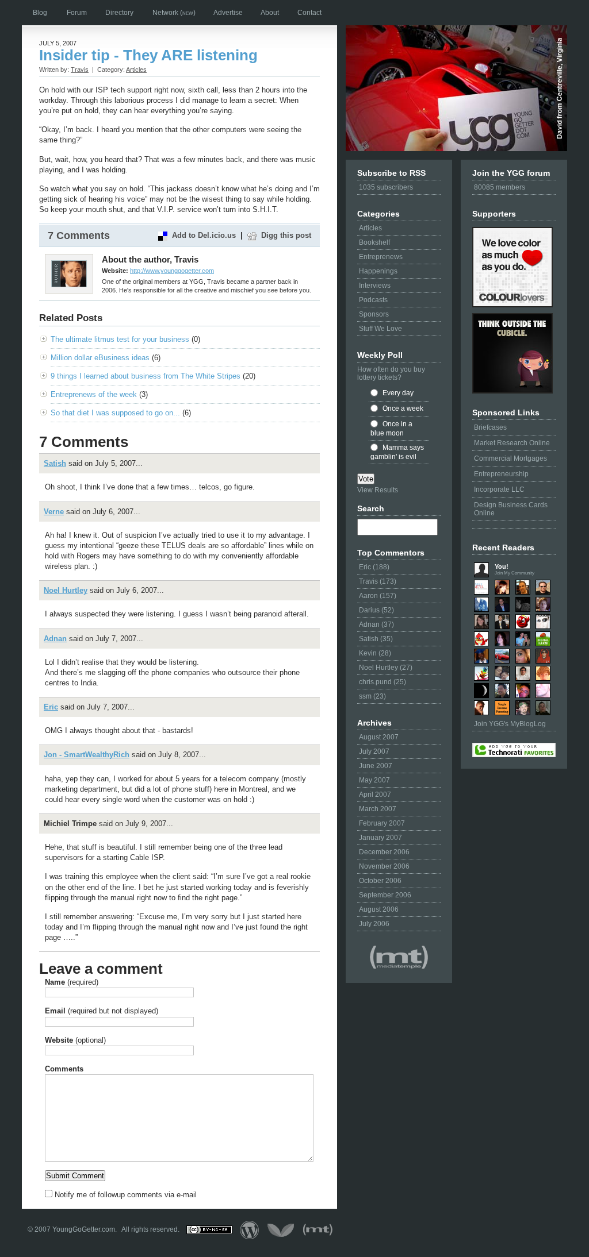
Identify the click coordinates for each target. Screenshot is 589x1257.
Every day (398, 393)
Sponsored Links (506, 412)
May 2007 (374, 780)
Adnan (55, 638)
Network (174, 13)
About (270, 13)
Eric (51, 707)
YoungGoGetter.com (83, 1229)
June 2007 (375, 766)
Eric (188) (374, 567)
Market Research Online (512, 443)
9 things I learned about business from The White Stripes (145, 376)
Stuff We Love (380, 329)
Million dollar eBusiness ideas (100, 357)
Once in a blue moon (391, 428)
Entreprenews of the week (94, 394)
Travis (80, 69)
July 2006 (374, 924)
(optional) (75, 1040)
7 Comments (79, 235)
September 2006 (385, 895)
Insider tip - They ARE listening (148, 55)
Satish (55, 463)
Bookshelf (374, 242)
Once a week (403, 408)
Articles (370, 228)
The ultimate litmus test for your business (120, 339)
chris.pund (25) (382, 682)
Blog (40, 13)
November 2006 (384, 866)
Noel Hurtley (65, 590)
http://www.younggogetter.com (172, 270)
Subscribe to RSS (391, 173)
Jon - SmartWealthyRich (86, 754)
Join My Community (514, 573)
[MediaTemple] (399, 957)
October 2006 (380, 881)
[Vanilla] (281, 1229)
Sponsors (374, 314)
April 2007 (375, 795)
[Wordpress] (249, 1229)
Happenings (378, 271)
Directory (119, 13)
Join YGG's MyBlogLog (510, 724)
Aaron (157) (377, 596)
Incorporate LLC (499, 489)
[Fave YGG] (514, 750)
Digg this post (286, 235)
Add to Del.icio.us (204, 235)
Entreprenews (381, 257)
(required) (71, 982)
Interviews (375, 286)
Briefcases (490, 427)
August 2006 (379, 909)
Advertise (228, 13)
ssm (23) (372, 696)
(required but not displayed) (101, 1011)
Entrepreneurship (501, 474)
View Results (377, 490)
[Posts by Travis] (69, 285)
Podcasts (373, 300)
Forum (77, 13)
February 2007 (382, 823)
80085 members (499, 187)
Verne (54, 511)
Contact (309, 13)
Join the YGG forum (511, 173)
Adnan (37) (376, 624)
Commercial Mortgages (510, 458)
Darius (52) (376, 610)
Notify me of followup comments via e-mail (126, 1194)
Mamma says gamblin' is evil (397, 452)
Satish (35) (376, 639)
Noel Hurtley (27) (385, 668)
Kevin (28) (375, 653)
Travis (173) (377, 581)
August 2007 (379, 737)
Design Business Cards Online (511, 509)
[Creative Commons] (209, 1229)
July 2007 (374, 751)
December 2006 (384, 852)
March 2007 (377, 809)
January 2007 (380, 838)
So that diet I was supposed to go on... (115, 412)
